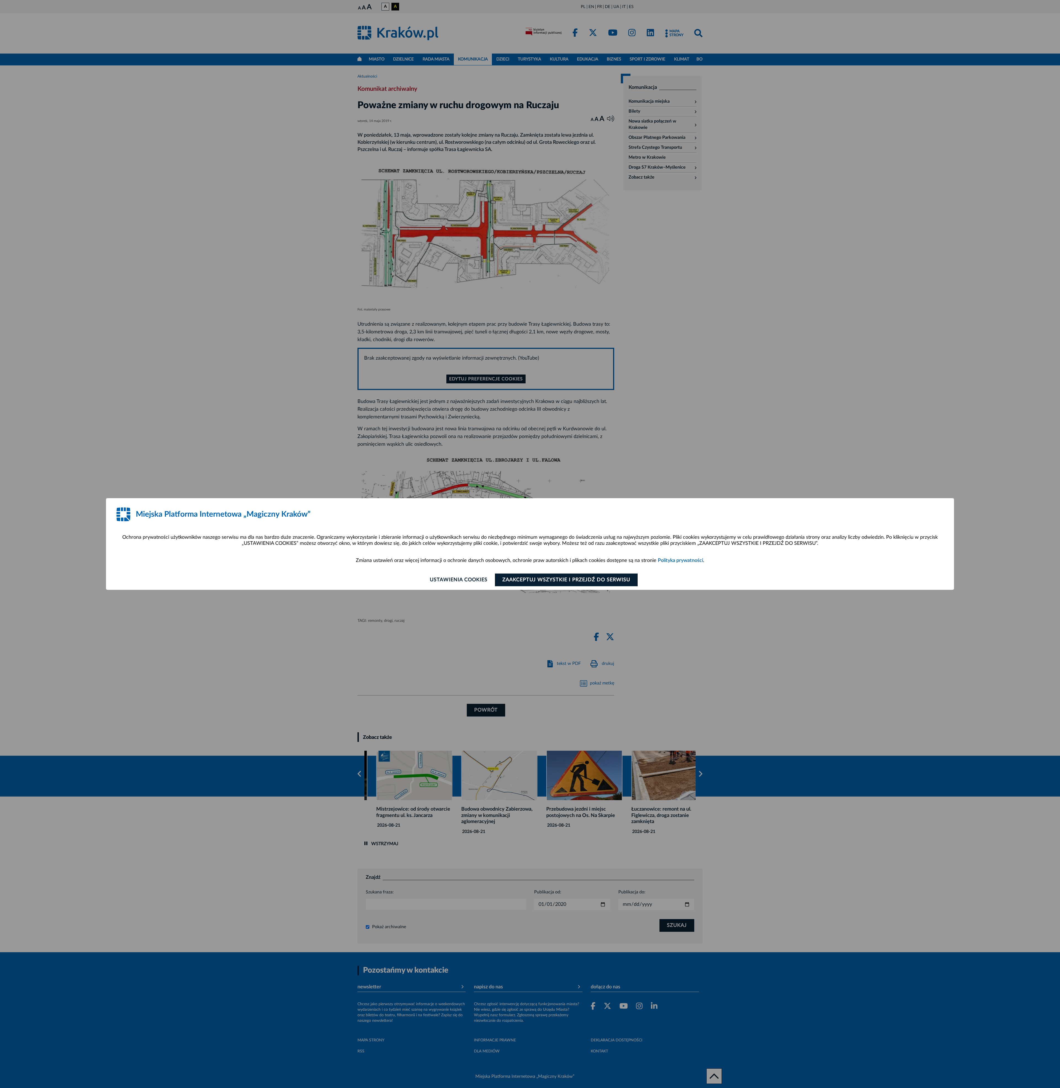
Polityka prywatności (680, 560)
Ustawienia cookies (458, 579)
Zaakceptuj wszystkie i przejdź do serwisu (566, 579)
